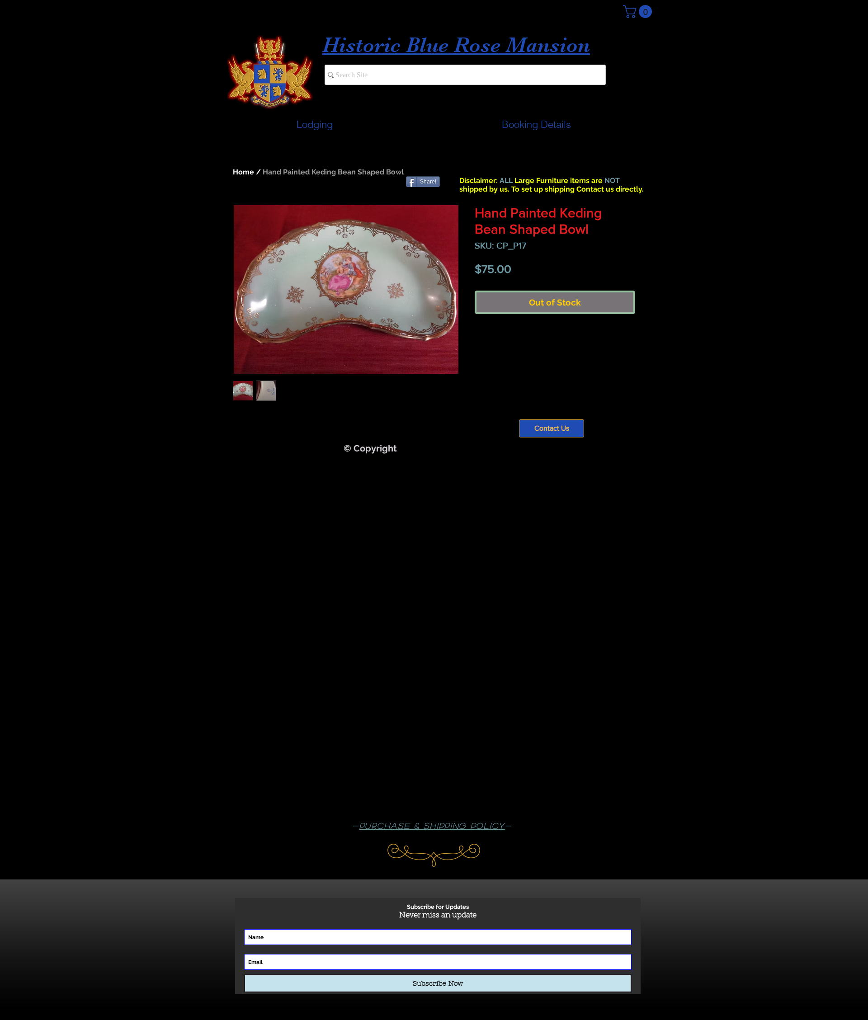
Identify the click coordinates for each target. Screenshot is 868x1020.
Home (243, 172)
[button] (639, 11)
